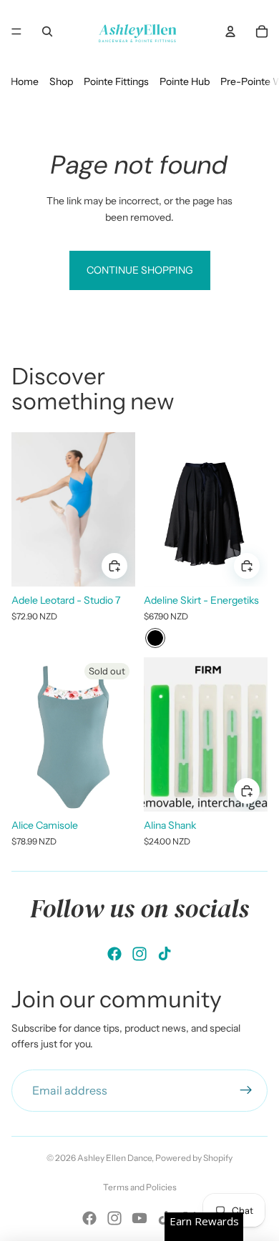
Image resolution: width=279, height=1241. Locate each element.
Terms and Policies (140, 1187)
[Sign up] (246, 1091)
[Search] (47, 31)
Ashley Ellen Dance (114, 1157)
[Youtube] (139, 1218)
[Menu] (16, 31)
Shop (61, 81)
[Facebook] (114, 953)
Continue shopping (140, 270)
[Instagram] (139, 953)
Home (25, 81)
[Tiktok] (164, 953)
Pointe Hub (185, 81)
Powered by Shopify (193, 1157)
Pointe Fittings (116, 81)
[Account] (230, 31)
